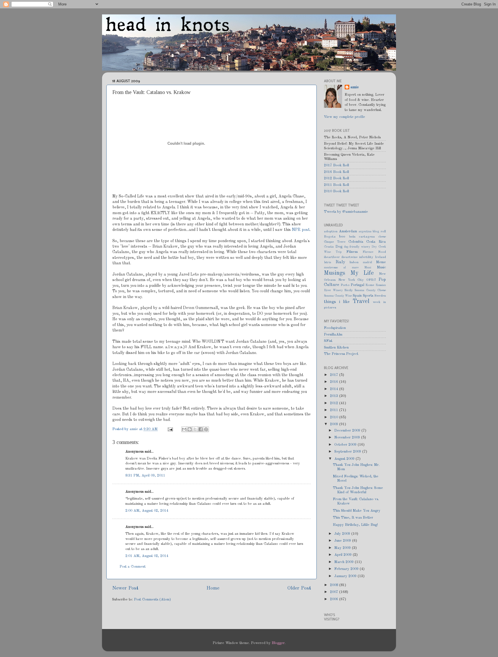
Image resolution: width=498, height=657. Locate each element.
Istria (327, 262)
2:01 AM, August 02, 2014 (146, 556)
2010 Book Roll (336, 191)
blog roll (379, 231)
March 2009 (344, 562)
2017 (334, 375)
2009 (334, 424)
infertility (366, 257)
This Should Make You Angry (356, 511)
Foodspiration (335, 328)
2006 (334, 599)
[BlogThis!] (190, 429)
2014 (334, 389)
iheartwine (350, 257)
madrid (367, 262)
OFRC (371, 280)
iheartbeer (332, 257)
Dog (338, 247)
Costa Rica (376, 242)
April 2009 (343, 555)
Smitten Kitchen (336, 347)
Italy (340, 262)
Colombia (355, 242)
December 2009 (347, 430)
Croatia (329, 246)
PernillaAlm (333, 334)
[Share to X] (195, 429)
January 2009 (346, 576)
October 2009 (346, 445)
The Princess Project (341, 354)
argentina (365, 231)
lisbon (354, 262)
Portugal (357, 285)
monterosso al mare (341, 267)
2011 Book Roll (336, 185)
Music (381, 267)
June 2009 (343, 541)
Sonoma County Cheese (370, 290)
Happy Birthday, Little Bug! (355, 525)
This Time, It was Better (353, 517)
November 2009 (347, 437)
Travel (361, 301)
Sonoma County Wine (338, 295)
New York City (351, 280)
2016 (334, 382)
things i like (337, 302)
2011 (334, 410)
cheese (382, 236)
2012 (334, 403)
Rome (369, 285)
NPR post (301, 230)
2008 (334, 585)
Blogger (278, 643)
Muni (367, 267)
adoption (330, 231)
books (352, 236)
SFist (328, 341)
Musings (334, 273)
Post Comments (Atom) (152, 599)
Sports (368, 296)
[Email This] (184, 429)
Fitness (352, 252)
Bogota (330, 236)
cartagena (367, 236)
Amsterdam (348, 231)
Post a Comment (133, 566)
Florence (368, 252)
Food (382, 252)
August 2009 (345, 459)
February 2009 (347, 569)
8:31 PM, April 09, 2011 (145, 475)
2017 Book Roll (336, 165)
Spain (357, 296)
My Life (362, 273)
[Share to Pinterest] (206, 429)
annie (134, 429)
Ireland (380, 257)
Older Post (299, 588)
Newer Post (125, 588)
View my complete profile (344, 117)
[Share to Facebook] (200, 429)
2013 (334, 396)
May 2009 (343, 548)
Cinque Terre (335, 242)
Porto (345, 285)
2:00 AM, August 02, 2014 (146, 511)
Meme (381, 262)
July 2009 (342, 534)
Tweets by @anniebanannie (346, 212)
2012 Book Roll (336, 178)
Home (212, 588)
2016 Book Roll (336, 172)
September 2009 (348, 451)
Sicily (348, 290)
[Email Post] (170, 429)
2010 (334, 417)
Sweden (380, 296)
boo (342, 236)
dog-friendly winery (357, 246)
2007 (334, 592)
